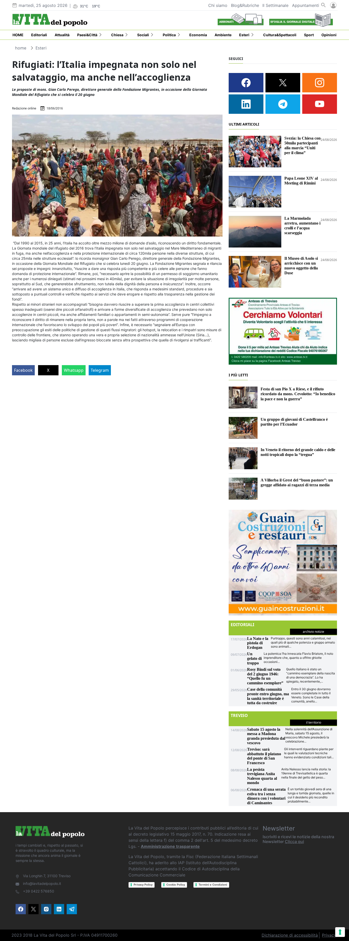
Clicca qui (294, 841)
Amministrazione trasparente (170, 846)
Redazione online (24, 108)
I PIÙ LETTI (238, 375)
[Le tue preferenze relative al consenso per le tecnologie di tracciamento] (340, 932)
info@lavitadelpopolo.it (42, 883)
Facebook (23, 370)
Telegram (100, 370)
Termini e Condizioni (213, 884)
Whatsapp (74, 370)
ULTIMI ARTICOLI (244, 124)
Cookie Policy (175, 884)
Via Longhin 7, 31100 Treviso (47, 876)
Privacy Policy (143, 884)
